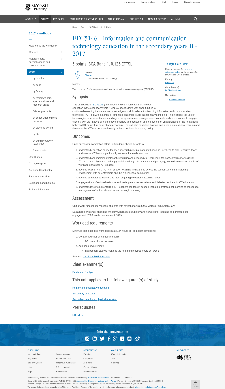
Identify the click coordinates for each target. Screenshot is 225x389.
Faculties (87, 354)
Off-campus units (42, 111)
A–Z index (87, 363)
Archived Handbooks (40, 170)
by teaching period (43, 127)
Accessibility (82, 381)
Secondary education (84, 293)
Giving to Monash (192, 2)
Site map (115, 363)
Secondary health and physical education (94, 299)
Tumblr (122, 339)
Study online (61, 371)
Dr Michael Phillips (82, 272)
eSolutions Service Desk (98, 378)
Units (32, 72)
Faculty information (39, 176)
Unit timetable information (96, 256)
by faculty (38, 91)
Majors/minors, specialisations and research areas (39, 62)
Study (83, 27)
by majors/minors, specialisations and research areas (43, 101)
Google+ (115, 339)
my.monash (129, 2)
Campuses (88, 358)
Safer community (63, 367)
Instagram (87, 339)
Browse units (40, 150)
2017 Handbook (40, 33)
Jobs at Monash (63, 354)
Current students (148, 2)
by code (37, 85)
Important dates (34, 354)
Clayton (88, 75)
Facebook (109, 339)
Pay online (32, 358)
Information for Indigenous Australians (150, 387)
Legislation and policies (42, 183)
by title (36, 134)
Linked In (94, 339)
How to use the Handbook (43, 45)
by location (39, 78)
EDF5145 (98, 104)
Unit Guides (35, 157)
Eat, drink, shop (35, 363)
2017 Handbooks (96, 27)
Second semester (177, 100)
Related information (39, 189)
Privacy (113, 381)
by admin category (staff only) (43, 142)
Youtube (129, 339)
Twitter (102, 339)
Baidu (137, 339)
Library (175, 2)
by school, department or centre (45, 119)
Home (74, 27)
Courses (33, 52)
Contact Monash (90, 367)
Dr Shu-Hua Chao (173, 90)
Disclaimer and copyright (98, 381)
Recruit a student (63, 358)
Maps (30, 371)
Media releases (90, 371)
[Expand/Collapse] (61, 52)
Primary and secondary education (90, 287)
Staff (164, 2)
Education (169, 82)
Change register (37, 163)
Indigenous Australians (66, 363)
